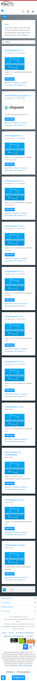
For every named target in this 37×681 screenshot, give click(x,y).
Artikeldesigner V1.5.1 (14, 135)
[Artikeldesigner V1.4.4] (18, 420)
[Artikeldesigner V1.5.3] (18, 63)
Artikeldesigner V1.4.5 (14, 361)
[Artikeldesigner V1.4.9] (18, 194)
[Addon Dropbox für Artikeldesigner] (18, 468)
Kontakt (11, 633)
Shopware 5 (24, 82)
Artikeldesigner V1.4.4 (14, 407)
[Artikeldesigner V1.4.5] (18, 375)
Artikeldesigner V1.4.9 (14, 181)
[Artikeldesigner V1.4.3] (18, 513)
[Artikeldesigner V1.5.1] (18, 149)
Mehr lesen (9, 79)
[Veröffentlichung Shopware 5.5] (18, 107)
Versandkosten (6, 626)
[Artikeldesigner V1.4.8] (18, 239)
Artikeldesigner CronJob (15, 545)
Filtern (7, 42)
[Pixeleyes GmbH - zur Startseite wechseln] (7, 3)
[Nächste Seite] (7, 589)
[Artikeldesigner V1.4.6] (18, 329)
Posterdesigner (9, 85)
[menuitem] (3, 11)
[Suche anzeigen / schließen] (23, 12)
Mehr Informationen (25, 665)
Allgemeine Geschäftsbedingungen (14, 636)
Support (4, 633)
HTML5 (10, 82)
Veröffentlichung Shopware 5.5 (18, 95)
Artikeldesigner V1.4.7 (14, 271)
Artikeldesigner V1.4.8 (14, 226)
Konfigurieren (18, 678)
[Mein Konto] (28, 12)
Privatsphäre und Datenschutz (25, 633)
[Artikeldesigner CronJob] (18, 558)
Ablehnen (10, 672)
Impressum (29, 636)
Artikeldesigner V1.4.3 (14, 500)
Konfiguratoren (21, 85)
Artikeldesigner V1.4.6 (14, 316)
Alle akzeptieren (23, 672)
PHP (15, 85)
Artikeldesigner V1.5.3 (14, 50)
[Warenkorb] (33, 12)
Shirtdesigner (16, 82)
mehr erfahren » (23, 35)
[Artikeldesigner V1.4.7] (18, 284)
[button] (3, 677)
